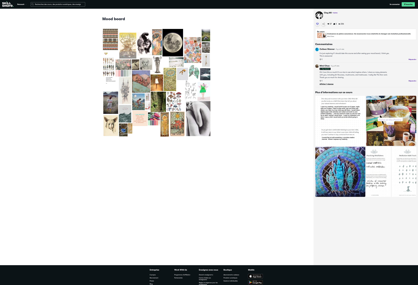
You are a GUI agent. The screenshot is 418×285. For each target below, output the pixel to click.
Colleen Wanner (327, 49)
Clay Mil (328, 13)
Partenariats (178, 278)
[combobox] (58, 4)
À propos (153, 275)
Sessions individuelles (230, 281)
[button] (26, 4)
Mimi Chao (325, 66)
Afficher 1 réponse (326, 84)
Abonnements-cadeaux (231, 275)
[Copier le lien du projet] (323, 24)
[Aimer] (317, 24)
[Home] (7, 4)
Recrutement (154, 278)
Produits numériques (230, 278)
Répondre (412, 59)
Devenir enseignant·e (206, 275)
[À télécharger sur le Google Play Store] (258, 282)
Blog (151, 284)
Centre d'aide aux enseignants (205, 278)
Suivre (335, 13)
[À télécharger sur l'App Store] (258, 276)
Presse (152, 281)
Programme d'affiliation (182, 275)
